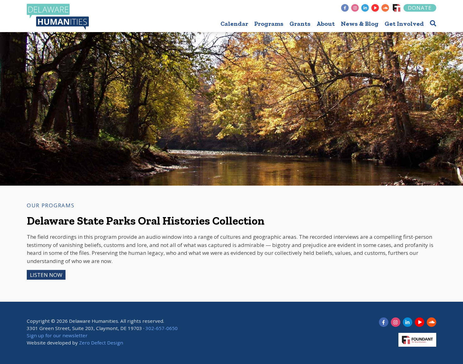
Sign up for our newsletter (57, 335)
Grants (300, 23)
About (326, 23)
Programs (268, 23)
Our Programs (50, 205)
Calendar (234, 23)
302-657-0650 (162, 328)
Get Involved (404, 23)
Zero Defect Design (101, 342)
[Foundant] (396, 8)
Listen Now (46, 274)
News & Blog (360, 23)
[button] (433, 23)
